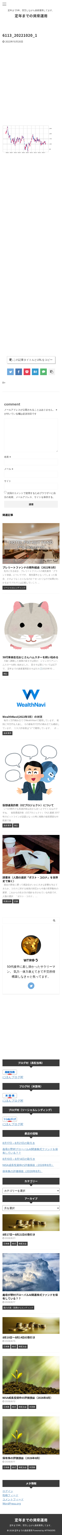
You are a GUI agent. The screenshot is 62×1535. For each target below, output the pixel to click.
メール (8, 468)
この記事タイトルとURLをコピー (33, 359)
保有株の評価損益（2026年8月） (22, 1171)
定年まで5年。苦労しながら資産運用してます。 (31, 1525)
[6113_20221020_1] (35, 372)
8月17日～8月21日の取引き (18, 1143)
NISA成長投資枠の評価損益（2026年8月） (28, 1165)
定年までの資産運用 (31, 15)
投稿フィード (10, 1495)
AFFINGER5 (49, 1530)
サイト (7, 481)
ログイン (7, 1491)
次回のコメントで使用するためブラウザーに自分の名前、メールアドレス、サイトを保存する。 (30, 495)
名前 (7, 456)
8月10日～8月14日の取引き (18, 1159)
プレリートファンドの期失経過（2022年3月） (30, 567)
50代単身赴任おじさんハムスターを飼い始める (30, 657)
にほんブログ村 (12, 1077)
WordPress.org (11, 1503)
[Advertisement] (31, 91)
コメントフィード (13, 1499)
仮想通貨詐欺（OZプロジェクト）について (28, 805)
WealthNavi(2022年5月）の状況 (22, 717)
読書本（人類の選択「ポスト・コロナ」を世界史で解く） (30, 879)
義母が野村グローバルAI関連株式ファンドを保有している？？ (30, 1150)
